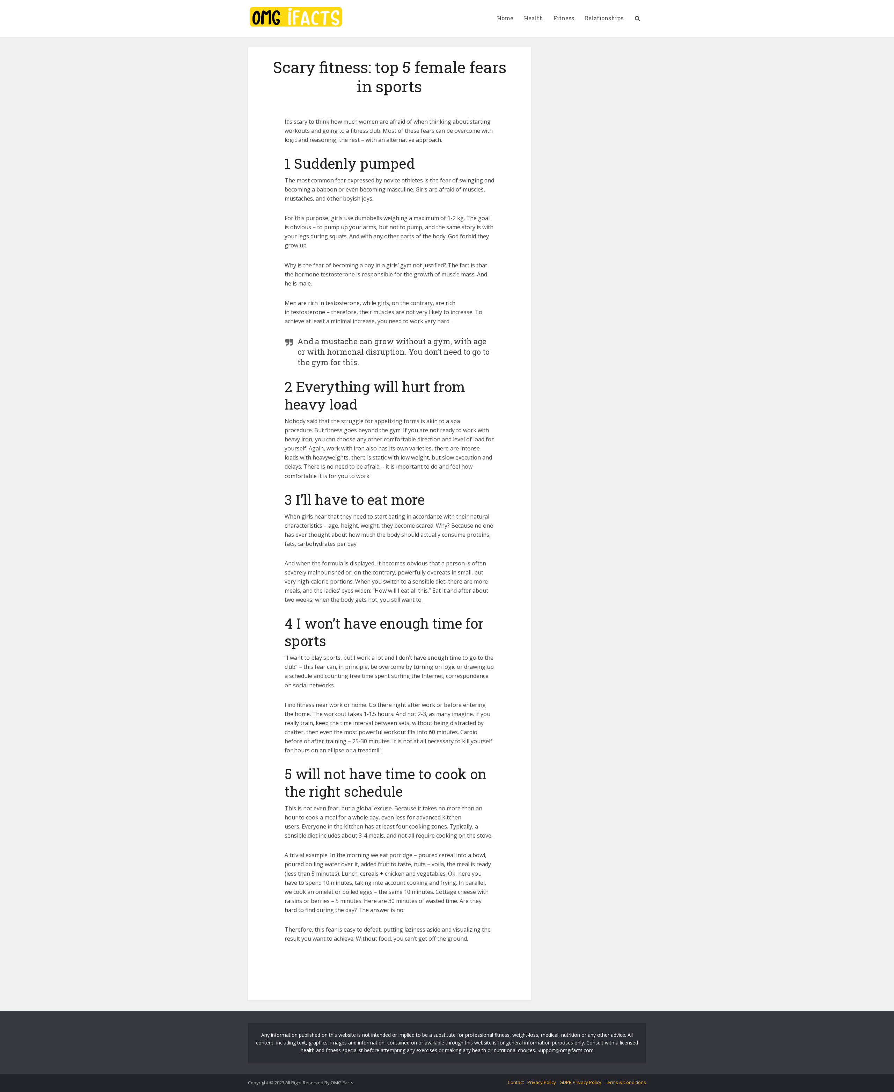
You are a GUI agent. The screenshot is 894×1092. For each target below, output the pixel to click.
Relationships (604, 18)
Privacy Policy (541, 1082)
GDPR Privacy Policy (580, 1082)
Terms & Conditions (625, 1082)
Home (505, 18)
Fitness (564, 18)
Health (533, 18)
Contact (516, 1082)
